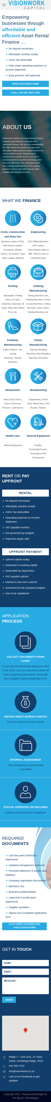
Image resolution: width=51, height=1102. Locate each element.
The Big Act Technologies (25, 1098)
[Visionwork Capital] (26, 4)
